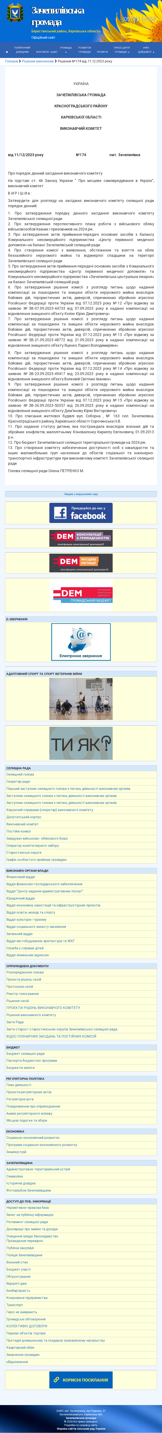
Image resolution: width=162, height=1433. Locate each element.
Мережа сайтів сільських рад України (81, 1428)
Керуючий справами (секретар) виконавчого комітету (49, 810)
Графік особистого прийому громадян (36, 860)
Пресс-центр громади (122, 49)
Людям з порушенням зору (81, 494)
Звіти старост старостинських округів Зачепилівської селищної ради (61, 1029)
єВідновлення (17, 1362)
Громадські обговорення (26, 1319)
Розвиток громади (84, 49)
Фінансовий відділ (20, 877)
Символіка (14, 1176)
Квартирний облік (20, 1348)
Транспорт (14, 1305)
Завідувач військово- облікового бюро (37, 838)
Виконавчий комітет (22, 824)
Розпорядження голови (25, 972)
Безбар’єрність (18, 1291)
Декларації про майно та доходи (32, 1229)
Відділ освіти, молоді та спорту (30, 912)
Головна (11, 61)
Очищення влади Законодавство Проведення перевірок (32, 1238)
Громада (66, 47)
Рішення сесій (17, 1001)
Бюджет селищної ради (25, 1054)
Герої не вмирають (21, 1312)
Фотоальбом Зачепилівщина (28, 1190)
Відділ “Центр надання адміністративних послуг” (44, 891)
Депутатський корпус (23, 817)
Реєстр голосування (22, 994)
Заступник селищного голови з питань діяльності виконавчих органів (61, 796)
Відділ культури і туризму (26, 920)
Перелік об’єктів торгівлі (25, 1333)
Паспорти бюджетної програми (31, 1061)
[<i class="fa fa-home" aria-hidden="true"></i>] (7, 52)
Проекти (102, 52)
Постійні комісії (18, 831)
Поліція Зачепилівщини (24, 1255)
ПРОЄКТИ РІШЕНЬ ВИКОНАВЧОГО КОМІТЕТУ (43, 1008)
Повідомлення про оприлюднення (33, 1106)
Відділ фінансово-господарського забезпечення (44, 884)
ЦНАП (53, 52)
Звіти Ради (15, 1022)
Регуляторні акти (20, 1099)
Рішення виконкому (38, 61)
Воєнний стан (17, 1262)
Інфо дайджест (145, 49)
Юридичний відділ (20, 898)
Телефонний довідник (22, 49)
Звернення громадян (22, 1355)
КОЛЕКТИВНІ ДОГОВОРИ (26, 1326)
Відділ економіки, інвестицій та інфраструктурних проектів (53, 905)
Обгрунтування (18, 1277)
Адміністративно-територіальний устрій (38, 1169)
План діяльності (18, 1085)
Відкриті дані (16, 1283)
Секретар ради (18, 782)
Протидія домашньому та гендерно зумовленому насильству (55, 1340)
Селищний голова (20, 774)
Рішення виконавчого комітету (31, 1015)
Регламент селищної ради (27, 1222)
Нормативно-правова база (27, 1208)
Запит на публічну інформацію (30, 1215)
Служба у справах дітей (24, 948)
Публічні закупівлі (20, 1248)
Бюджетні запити (20, 1068)
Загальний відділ (19, 934)
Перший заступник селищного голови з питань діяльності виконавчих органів (68, 789)
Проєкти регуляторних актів (28, 1092)
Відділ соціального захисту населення (36, 927)
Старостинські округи (23, 853)
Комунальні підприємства (26, 1298)
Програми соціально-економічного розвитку (41, 1145)
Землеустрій (16, 1152)
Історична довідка (20, 1183)
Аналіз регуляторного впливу (29, 1114)
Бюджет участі (18, 1269)
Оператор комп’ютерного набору (32, 846)
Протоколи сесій (19, 987)
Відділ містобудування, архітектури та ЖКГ (40, 941)
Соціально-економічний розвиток (32, 1138)
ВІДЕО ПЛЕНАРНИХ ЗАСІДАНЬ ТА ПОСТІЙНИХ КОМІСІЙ (51, 1036)
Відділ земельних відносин (27, 955)
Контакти (42, 52)
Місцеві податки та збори (26, 1120)
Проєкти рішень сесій (23, 979)
